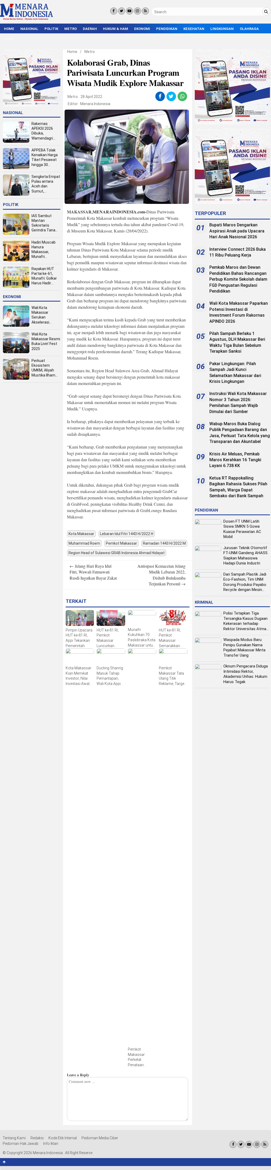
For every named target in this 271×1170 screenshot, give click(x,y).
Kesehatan (193, 29)
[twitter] (171, 96)
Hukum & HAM (115, 29)
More (9, 39)
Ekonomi (142, 29)
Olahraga (249, 29)
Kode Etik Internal (62, 1138)
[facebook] (160, 96)
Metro (70, 29)
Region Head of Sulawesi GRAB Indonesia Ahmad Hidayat (117, 553)
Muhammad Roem (84, 543)
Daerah (90, 29)
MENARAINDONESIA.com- (119, 212)
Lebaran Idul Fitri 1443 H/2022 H (126, 534)
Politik (51, 29)
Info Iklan (50, 1143)
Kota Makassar (81, 534)
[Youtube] (129, 11)
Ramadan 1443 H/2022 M (164, 543)
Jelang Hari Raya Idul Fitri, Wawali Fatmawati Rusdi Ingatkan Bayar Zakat (93, 572)
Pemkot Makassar (121, 543)
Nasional (29, 29)
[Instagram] (137, 11)
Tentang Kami (14, 1138)
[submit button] (266, 11)
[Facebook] (113, 11)
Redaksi (37, 1138)
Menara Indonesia (95, 104)
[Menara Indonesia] (26, 19)
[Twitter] (121, 11)
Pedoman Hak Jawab (20, 1143)
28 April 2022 (91, 97)
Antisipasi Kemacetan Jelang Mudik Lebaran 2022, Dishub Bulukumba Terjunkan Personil (161, 574)
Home (9, 29)
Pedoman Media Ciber (100, 1138)
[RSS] (145, 11)
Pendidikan (166, 29)
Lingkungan (222, 29)
